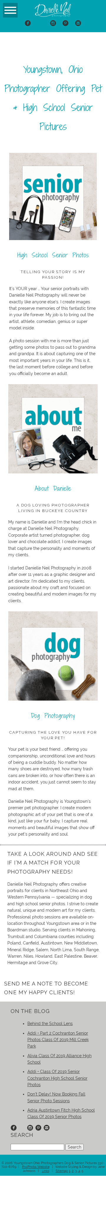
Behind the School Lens (50, 1023)
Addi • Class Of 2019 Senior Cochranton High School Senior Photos (57, 1078)
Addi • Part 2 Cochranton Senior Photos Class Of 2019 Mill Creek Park (58, 1040)
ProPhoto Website (35, 1167)
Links (45, 1171)
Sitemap (62, 1171)
